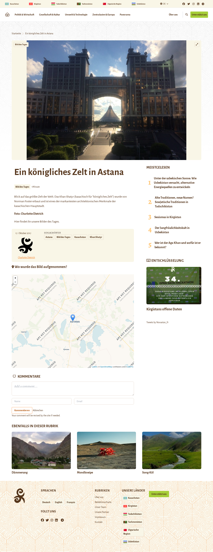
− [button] (15, 282)
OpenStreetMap (106, 366)
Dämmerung (20, 472)
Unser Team (100, 507)
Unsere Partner (102, 512)
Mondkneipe (85, 472)
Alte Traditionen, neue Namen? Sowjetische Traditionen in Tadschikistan (174, 202)
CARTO (130, 366)
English (58, 502)
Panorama (125, 14)
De (164, 4)
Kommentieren (22, 410)
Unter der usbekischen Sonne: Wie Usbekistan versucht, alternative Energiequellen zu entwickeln (175, 183)
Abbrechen (38, 410)
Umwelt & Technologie (76, 14)
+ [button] (15, 278)
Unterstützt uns (199, 14)
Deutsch (46, 502)
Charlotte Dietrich (32, 213)
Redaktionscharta (103, 502)
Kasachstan (80, 237)
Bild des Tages (21, 44)
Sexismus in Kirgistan (167, 217)
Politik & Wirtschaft (24, 14)
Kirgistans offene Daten (164, 309)
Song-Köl (148, 472)
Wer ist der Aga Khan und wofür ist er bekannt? (178, 245)
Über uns (173, 14)
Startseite (16, 33)
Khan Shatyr (66, 196)
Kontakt (98, 522)
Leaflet (94, 366)
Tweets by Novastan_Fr (157, 322)
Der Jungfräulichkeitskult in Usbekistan (172, 230)
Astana (49, 237)
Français (71, 502)
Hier (16, 221)
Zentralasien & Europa (103, 14)
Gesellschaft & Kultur (49, 14)
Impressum (100, 517)
